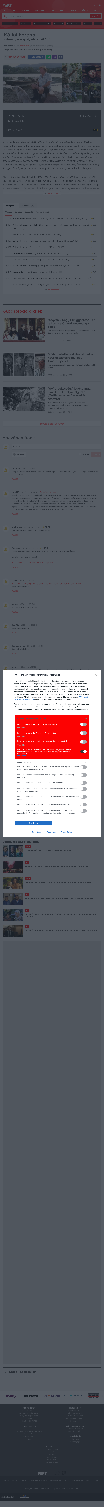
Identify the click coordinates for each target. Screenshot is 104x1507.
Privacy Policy (66, 832)
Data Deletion (37, 832)
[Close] (95, 675)
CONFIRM (33, 823)
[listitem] (52, 718)
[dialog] (52, 753)
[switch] (83, 724)
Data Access (52, 832)
